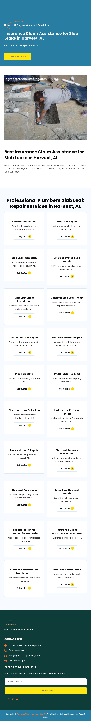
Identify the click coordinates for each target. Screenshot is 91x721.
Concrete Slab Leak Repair (67, 297)
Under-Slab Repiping (67, 374)
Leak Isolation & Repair (24, 450)
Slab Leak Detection (24, 221)
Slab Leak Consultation (67, 569)
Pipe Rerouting (24, 374)
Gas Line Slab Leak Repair (66, 337)
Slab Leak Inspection (24, 258)
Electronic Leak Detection (24, 410)
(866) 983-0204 (19, 56)
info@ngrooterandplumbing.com (24, 655)
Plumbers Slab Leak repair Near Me (32, 714)
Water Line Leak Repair (24, 337)
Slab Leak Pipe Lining (24, 490)
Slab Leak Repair (67, 221)
